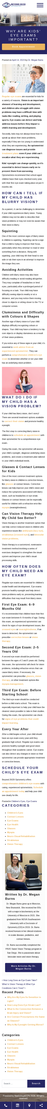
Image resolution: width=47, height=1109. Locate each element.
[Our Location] (29, 1105)
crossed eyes (9, 629)
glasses (9, 484)
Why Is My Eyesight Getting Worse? (25, 1025)
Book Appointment (23, 47)
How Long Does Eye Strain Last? (24, 1005)
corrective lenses (20, 637)
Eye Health (12, 824)
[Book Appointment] (17, 1105)
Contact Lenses (15, 817)
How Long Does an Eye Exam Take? (20, 980)
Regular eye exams (11, 96)
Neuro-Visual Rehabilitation (21, 836)
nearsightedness (27, 629)
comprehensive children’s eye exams (21, 783)
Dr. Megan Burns (35, 60)
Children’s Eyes (18, 801)
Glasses (11, 828)
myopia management (12, 684)
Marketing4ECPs (22, 1096)
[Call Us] (6, 1105)
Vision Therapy (15, 844)
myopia (5, 507)
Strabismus (13, 840)
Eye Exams (31, 801)
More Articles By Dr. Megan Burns (23, 967)
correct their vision (14, 421)
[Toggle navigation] (40, 5)
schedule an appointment (27, 435)
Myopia (10, 832)
